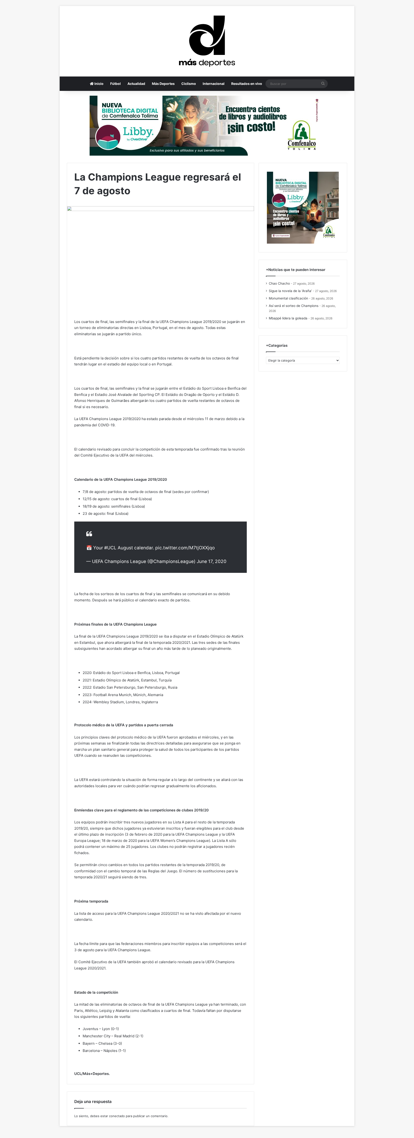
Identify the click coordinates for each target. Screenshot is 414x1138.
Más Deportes (163, 84)
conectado (117, 1116)
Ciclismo (188, 84)
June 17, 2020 (211, 561)
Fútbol (115, 84)
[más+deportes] (207, 41)
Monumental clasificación (288, 298)
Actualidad (136, 84)
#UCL (110, 548)
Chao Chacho (279, 283)
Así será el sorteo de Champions (293, 306)
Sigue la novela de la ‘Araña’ (290, 291)
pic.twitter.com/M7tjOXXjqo (185, 548)
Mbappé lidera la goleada (288, 318)
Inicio (99, 84)
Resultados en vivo (246, 84)
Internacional (213, 84)
